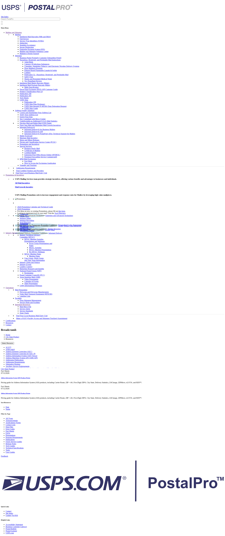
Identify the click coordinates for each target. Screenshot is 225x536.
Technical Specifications (15, 448)
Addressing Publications (15, 360)
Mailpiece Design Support (29, 54)
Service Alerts (25, 309)
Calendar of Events (31, 281)
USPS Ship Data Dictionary (34, 104)
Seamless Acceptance (28, 45)
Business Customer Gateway (16, 527)
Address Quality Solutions (24, 111)
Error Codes (10, 429)
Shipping (18, 56)
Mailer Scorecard (26, 136)
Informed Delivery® (27, 127)
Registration (28, 273)
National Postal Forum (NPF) (30, 271)
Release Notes (11, 444)
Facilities (18, 298)
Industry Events (25, 265)
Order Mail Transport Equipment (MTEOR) (36, 294)
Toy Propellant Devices (33, 81)
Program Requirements (14, 437)
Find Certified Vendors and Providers (30, 171)
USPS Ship (24, 100)
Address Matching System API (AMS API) (22, 358)
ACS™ (8, 347)
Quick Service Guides (14, 442)
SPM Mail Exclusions (28, 159)
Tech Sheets (24, 98)
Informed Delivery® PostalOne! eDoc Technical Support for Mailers (49, 134)
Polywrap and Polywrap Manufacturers (34, 292)
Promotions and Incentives (29, 144)
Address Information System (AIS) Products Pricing (15, 378)
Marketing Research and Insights (32, 269)
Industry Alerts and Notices (30, 262)
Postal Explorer (11, 531)
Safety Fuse (28, 77)
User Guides (10, 452)
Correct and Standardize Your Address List (35, 113)
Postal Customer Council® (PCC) (32, 275)
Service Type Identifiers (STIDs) (32, 41)
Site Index (4, 17)
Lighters (27, 73)
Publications (10, 440)
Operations (10, 288)
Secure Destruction (27, 47)
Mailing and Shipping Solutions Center (34, 51)
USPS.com (10, 533)
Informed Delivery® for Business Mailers (39, 129)
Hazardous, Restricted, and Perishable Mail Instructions (40, 60)
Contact (8, 325)
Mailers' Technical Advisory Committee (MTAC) (30, 236)
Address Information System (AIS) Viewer (21, 356)
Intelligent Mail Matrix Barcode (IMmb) (34, 83)
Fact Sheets (10, 431)
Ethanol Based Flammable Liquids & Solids (40, 70)
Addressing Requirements (25, 168)
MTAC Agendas (35, 248)
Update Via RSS (12, 515)
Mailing (18, 35)
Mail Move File (25, 307)
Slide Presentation (31, 284)
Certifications (10, 321)
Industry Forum (11, 233)
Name (8, 409)
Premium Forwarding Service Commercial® (40, 157)
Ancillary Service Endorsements (17, 366)
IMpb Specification (31, 87)
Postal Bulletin (11, 529)
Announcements (12, 421)
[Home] (37, 11)
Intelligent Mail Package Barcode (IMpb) (35, 85)
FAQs (8, 433)
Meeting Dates (34, 256)
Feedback (4, 456)
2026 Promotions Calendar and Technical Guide (35, 207)
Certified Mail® (30, 153)
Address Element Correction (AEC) (19, 352)
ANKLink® (10, 349)
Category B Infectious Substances (36, 64)
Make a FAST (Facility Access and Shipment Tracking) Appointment (41, 318)
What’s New (24, 216)
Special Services (26, 146)
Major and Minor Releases (29, 140)
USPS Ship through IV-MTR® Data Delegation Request (45, 106)
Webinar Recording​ (27, 220)
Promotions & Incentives (15, 175)
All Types (9, 418)
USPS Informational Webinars (31, 286)
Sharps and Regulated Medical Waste (38, 79)
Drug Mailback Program (33, 68)
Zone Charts (24, 313)
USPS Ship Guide (31, 108)
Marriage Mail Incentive (29, 138)
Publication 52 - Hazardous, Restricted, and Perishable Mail (46, 75)
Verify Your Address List (29, 115)
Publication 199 (25, 94)
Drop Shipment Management (30, 300)
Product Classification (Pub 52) (31, 92)
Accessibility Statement (14, 525)
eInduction (24, 43)
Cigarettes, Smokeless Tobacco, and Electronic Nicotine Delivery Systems (51, 66)
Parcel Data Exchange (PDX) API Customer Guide (39, 89)
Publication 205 (25, 96)
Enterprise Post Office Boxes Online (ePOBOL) (42, 155)
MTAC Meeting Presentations (40, 250)
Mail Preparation (21, 290)
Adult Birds (28, 62)
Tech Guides (10, 446)
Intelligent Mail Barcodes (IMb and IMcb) (35, 37)
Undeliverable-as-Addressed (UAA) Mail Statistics (38, 121)
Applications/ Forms (13, 423)
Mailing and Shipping (14, 33)
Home (8, 335)
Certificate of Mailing (32, 151)
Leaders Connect (26, 267)
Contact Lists (10, 425)
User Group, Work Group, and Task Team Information (34, 259)
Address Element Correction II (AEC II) (20, 354)
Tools (8, 450)
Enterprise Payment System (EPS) (32, 49)
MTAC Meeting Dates (32, 254)
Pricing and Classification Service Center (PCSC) (38, 142)
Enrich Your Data (26, 117)
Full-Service (24, 39)
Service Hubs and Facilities (30, 302)
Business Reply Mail (32, 148)
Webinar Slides (25, 218)
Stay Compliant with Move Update (33, 119)
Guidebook (24, 214)
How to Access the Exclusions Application (40, 163)
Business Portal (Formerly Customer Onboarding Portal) (40, 58)
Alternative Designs (13, 364)
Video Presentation (31, 279)
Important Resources (22, 305)
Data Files (9, 427)
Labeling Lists (25, 296)
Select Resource (7, 343)
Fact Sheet (28, 161)
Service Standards (26, 311)
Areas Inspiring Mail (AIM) (30, 277)
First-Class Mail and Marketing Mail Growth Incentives (40, 125)
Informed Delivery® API (33, 132)
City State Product (12, 337)
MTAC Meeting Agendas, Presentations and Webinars (34, 240)
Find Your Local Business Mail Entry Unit (31, 173)
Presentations (10, 435)
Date (7, 407)
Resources (9, 323)
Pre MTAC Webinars (37, 252)
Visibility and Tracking (28, 165)
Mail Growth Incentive (24, 187)
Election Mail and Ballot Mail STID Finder (36, 123)
